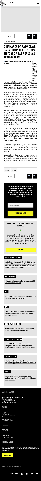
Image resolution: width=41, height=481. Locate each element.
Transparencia (7, 399)
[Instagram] (27, 473)
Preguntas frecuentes (9, 401)
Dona (4, 412)
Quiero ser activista (8, 416)
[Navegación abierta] (38, 3)
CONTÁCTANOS (7, 420)
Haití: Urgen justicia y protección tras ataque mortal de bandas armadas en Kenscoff (20, 282)
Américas (7, 372)
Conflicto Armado (10, 276)
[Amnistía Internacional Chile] (3, 3)
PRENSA (5, 430)
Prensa (14, 170)
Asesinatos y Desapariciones (13, 339)
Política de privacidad (9, 402)
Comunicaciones (7, 437)
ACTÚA (4, 407)
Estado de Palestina (10, 356)
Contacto (5, 426)
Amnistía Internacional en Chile (12, 397)
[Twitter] (32, 473)
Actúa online (6, 414)
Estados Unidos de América (13, 257)
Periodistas (6, 436)
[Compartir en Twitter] (35, 36)
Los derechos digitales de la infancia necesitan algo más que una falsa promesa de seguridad (19, 329)
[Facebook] (22, 473)
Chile (6, 292)
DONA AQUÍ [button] (20, 249)
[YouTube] (37, 473)
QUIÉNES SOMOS (8, 392)
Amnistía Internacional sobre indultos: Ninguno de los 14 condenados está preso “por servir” (20, 297)
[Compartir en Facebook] (29, 36)
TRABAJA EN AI (7, 455)
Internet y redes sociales (12, 324)
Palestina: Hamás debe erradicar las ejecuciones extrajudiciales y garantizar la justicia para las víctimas (20, 362)
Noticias (7, 170)
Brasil (6, 307)
